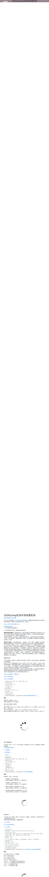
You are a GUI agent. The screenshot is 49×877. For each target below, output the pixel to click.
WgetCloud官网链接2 (8, 676)
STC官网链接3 (7, 752)
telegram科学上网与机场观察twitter (11, 624)
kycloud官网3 (7, 827)
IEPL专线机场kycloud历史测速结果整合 (32, 849)
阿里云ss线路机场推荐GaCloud (30, 695)
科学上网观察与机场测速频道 (21, 620)
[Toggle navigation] (45, 1)
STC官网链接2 (7, 749)
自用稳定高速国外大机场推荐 (10, 618)
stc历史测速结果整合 (28, 771)
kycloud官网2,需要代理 (9, 824)
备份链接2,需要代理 (8, 626)
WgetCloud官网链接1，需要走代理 (11, 674)
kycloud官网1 (7, 822)
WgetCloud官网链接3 (8, 679)
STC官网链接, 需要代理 (9, 747)
